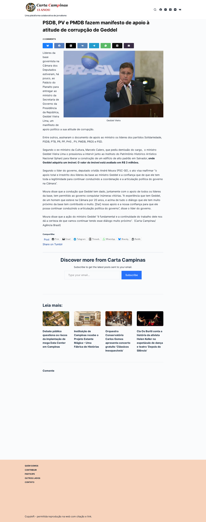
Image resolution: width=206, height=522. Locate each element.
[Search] (155, 9)
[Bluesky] (48, 45)
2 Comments (49, 39)
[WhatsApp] (106, 45)
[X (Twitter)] (71, 45)
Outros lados (32, 478)
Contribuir (31, 470)
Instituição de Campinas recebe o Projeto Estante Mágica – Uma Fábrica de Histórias (86, 339)
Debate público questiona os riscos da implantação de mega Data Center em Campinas (55, 339)
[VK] (180, 9)
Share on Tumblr (53, 244)
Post (46, 239)
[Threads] (170, 9)
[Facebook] (160, 9)
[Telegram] (94, 45)
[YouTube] (175, 9)
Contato (29, 482)
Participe (30, 474)
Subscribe (131, 275)
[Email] (129, 45)
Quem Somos (31, 466)
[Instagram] (165, 9)
